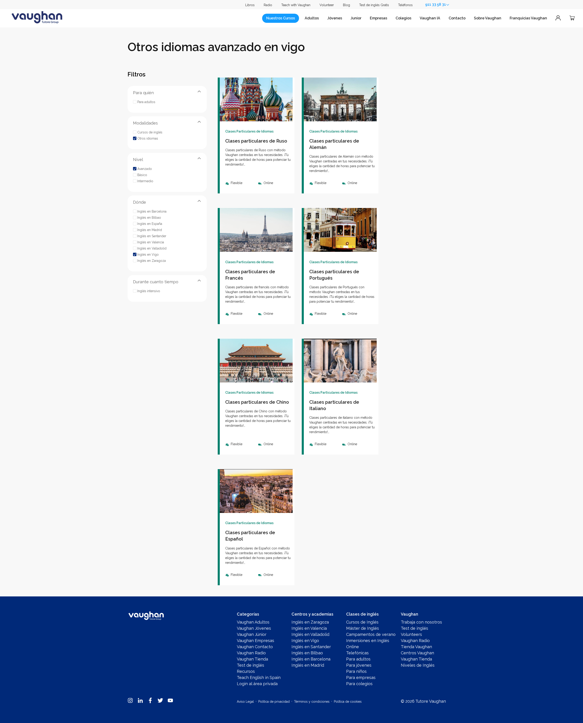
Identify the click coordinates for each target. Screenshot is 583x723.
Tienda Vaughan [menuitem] (416, 646)
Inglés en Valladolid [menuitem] (310, 634)
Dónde (139, 202)
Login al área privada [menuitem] (257, 683)
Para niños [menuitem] (356, 671)
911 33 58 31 (435, 4)
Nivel (138, 159)
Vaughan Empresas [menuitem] (255, 640)
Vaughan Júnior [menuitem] (251, 634)
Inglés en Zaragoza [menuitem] (310, 622)
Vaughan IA (430, 18)
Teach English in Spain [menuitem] (259, 677)
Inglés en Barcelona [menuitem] (311, 659)
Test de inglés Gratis (374, 5)
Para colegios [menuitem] (359, 683)
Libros (250, 5)
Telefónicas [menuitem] (357, 652)
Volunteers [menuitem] (411, 634)
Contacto (457, 18)
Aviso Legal (245, 701)
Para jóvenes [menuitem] (358, 665)
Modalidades (145, 122)
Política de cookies (348, 701)
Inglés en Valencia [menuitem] (309, 628)
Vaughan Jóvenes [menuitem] (254, 628)
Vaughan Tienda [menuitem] (252, 659)
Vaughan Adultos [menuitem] (253, 622)
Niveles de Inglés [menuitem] (418, 665)
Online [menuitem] (352, 646)
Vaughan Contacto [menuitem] (255, 646)
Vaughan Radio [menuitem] (251, 652)
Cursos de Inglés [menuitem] (362, 622)
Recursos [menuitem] (246, 671)
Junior (355, 18)
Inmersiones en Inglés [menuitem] (367, 640)
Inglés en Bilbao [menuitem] (307, 652)
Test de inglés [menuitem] (250, 665)
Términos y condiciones (312, 701)
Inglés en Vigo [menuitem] (305, 640)
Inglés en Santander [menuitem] (311, 646)
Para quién (143, 92)
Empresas (378, 18)
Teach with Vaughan (295, 5)
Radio (268, 5)
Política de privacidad (274, 701)
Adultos (312, 18)
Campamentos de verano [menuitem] (371, 634)
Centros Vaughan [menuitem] (417, 652)
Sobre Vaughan (487, 18)
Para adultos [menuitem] (358, 659)
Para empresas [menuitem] (361, 677)
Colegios (403, 18)
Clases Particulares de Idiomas (249, 131)
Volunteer (327, 5)
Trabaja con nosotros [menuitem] (421, 622)
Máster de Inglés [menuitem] (362, 628)
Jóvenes (334, 18)
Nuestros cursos (280, 18)
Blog (346, 5)
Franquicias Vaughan (528, 18)
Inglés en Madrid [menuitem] (308, 665)
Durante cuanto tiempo (155, 281)
